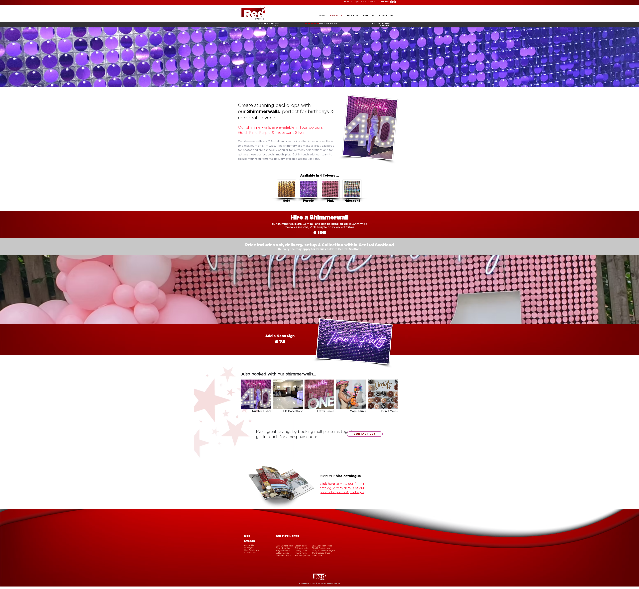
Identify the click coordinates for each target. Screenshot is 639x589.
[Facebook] (394, 1)
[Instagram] (391, 1)
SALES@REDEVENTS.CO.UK (362, 2)
